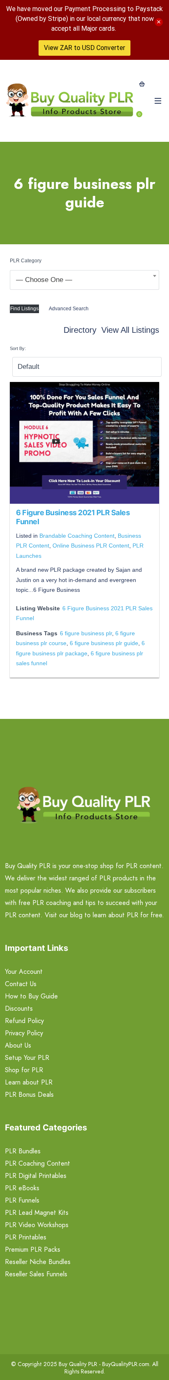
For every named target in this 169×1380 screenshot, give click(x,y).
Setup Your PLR (27, 1057)
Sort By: (18, 348)
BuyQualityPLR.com (125, 1364)
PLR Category (25, 261)
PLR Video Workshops (37, 1225)
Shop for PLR (24, 1070)
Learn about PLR (29, 1082)
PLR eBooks (22, 1188)
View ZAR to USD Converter (84, 48)
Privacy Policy (24, 1033)
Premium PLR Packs (32, 1249)
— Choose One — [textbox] (44, 280)
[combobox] (84, 280)
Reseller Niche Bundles (38, 1261)
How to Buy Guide (31, 996)
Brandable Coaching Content (76, 535)
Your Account (24, 971)
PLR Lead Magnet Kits (37, 1212)
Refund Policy (24, 1020)
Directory (80, 329)
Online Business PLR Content (91, 545)
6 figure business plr (86, 633)
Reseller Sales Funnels (36, 1274)
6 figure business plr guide (104, 643)
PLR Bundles (23, 1151)
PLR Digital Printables (35, 1175)
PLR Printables (25, 1237)
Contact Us (21, 984)
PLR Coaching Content (37, 1163)
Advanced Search (69, 308)
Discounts (19, 1008)
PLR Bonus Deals (29, 1094)
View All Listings (130, 329)
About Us (18, 1045)
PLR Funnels (22, 1200)
